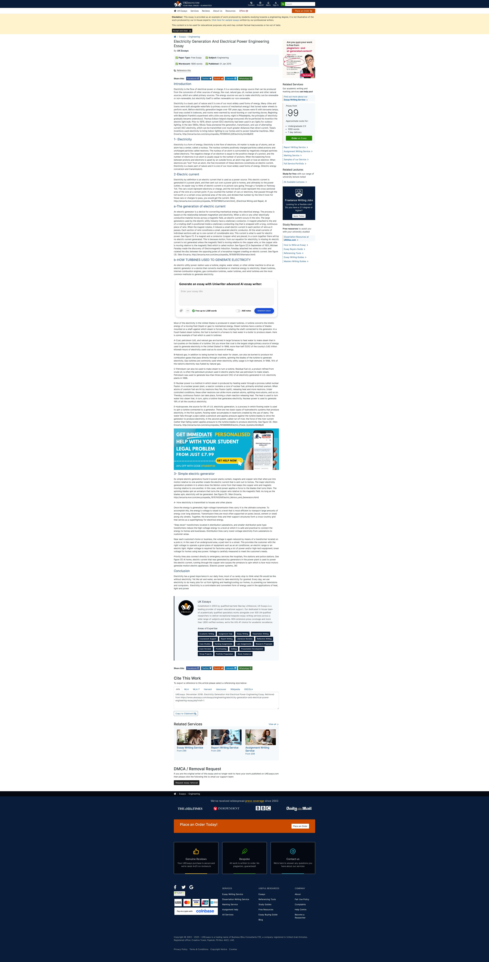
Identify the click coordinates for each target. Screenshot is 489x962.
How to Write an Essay (295, 245)
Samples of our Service (295, 159)
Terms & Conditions (198, 949)
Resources (230, 11)
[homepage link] (175, 36)
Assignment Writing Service (297, 151)
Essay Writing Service (232, 894)
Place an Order (302, 11)
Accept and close (180, 31)
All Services (227, 914)
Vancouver (221, 689)
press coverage (254, 800)
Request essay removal (186, 782)
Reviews (206, 11)
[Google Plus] (191, 887)
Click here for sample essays (225, 20)
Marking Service (292, 155)
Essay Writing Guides (294, 257)
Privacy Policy (180, 949)
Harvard (208, 689)
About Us (217, 11)
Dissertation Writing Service (235, 899)
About (298, 894)
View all (273, 724)
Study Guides (265, 904)
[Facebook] (176, 887)
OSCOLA (248, 689)
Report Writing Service (295, 147)
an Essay (299, 138)
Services (195, 11)
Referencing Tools (293, 253)
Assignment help (230, 909)
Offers (242, 11)
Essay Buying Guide (268, 914)
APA (178, 689)
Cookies (233, 949)
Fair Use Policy (302, 899)
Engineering (194, 36)
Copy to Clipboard (184, 713)
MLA (186, 689)
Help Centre (300, 909)
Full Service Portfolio (294, 163)
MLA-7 (196, 689)
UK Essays (181, 11)
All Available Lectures (294, 182)
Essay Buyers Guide (293, 249)
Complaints (300, 904)
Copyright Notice (218, 949)
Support (260, 5)
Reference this (184, 70)
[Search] (283, 4)
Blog (261, 919)
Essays (182, 36)
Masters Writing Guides (295, 261)
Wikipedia (235, 689)
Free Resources (266, 909)
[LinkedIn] (184, 887)
